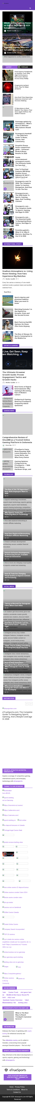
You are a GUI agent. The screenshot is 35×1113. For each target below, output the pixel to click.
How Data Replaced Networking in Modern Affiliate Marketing (17, 534)
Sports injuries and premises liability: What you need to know (7, 300)
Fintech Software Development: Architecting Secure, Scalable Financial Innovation (17, 555)
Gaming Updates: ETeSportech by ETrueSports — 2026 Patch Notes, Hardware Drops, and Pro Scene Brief (7, 465)
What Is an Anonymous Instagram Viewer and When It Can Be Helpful (17, 688)
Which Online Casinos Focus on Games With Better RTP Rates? (17, 25)
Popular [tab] (24, 67)
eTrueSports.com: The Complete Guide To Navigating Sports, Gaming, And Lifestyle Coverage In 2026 (17, 715)
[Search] (30, 8)
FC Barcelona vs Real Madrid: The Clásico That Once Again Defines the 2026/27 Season (7, 111)
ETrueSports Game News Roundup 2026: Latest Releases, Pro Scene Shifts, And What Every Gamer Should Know (7, 453)
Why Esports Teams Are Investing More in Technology (16, 513)
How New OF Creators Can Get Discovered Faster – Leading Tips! (16, 625)
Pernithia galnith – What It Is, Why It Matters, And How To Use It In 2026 (8, 233)
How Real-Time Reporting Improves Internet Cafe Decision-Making (7, 99)
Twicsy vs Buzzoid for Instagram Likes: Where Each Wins (17, 604)
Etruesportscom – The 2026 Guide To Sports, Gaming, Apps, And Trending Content (8, 197)
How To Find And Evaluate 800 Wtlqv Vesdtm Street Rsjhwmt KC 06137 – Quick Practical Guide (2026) (8, 173)
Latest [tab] (8, 67)
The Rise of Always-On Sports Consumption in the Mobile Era (7, 336)
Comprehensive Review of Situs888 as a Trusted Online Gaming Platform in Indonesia (17, 424)
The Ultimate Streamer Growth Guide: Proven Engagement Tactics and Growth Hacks (17, 359)
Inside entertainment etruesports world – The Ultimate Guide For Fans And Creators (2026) (8, 161)
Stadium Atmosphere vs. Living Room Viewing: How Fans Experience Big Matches (17, 258)
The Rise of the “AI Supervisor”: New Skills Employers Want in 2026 (17, 491)
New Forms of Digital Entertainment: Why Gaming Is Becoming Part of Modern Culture (7, 390)
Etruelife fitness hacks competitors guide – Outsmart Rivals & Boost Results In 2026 (8, 149)
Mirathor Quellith (11, 30)
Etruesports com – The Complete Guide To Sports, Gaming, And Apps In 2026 (8, 209)
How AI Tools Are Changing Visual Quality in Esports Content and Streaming (17, 576)
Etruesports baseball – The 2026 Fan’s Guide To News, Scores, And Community (8, 137)
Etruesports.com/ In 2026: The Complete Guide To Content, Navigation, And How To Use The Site (8, 185)
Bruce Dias (8, 445)
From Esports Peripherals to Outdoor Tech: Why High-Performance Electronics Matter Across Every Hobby (7, 75)
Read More (7, 292)
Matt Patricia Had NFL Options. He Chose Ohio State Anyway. (7, 324)
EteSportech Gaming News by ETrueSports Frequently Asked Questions (7, 402)
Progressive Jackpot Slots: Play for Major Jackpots (7, 87)
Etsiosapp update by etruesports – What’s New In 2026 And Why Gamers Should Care (8, 126)
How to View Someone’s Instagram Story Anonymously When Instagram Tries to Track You (17, 666)
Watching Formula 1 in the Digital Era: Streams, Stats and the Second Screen (7, 312)
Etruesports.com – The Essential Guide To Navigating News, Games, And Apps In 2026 (8, 221)
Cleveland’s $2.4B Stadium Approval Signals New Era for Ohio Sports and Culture (17, 47)
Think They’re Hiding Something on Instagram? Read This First (17, 646)
